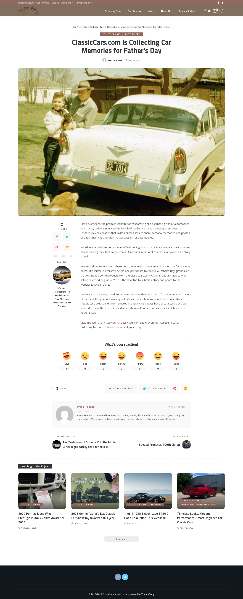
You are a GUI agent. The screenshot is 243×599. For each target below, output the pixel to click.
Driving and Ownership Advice (198, 504)
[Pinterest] (56, 247)
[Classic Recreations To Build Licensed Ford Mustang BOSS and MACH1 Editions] (62, 275)
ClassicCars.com (90, 224)
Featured (156, 504)
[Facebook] (218, 3)
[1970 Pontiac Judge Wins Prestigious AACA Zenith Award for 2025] (42, 491)
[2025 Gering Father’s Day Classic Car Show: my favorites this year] (95, 491)
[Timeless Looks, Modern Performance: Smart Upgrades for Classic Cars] (201, 491)
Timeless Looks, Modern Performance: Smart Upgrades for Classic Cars (199, 518)
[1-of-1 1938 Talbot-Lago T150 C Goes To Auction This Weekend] (148, 491)
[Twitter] (223, 3)
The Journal (93, 322)
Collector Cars (111, 34)
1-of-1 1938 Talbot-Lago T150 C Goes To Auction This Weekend (146, 515)
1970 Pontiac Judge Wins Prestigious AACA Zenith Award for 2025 (41, 518)
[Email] (67, 247)
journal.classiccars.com (125, 322)
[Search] (222, 11)
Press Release (133, 34)
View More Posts (176, 406)
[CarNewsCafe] (29, 11)
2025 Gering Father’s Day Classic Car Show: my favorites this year (93, 515)
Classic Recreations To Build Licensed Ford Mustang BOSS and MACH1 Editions (62, 297)
